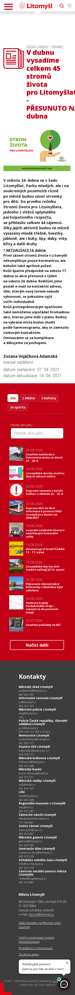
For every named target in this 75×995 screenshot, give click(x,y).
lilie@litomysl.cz (28, 796)
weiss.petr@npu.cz (30, 830)
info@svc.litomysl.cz (31, 863)
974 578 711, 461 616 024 (34, 732)
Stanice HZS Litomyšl (34, 747)
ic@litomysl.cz (27, 702)
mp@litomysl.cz (28, 713)
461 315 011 (26, 777)
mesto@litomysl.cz (41, 914)
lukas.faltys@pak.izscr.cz (34, 750)
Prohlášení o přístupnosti (35, 948)
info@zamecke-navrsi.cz (34, 818)
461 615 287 (26, 811)
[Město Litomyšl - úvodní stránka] (35, 6)
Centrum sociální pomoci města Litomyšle (42, 872)
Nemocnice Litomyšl (34, 735)
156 (21, 717)
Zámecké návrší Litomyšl (37, 815)
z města (28, 398)
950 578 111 (26, 754)
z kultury (48, 398)
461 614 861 (26, 882)
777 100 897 (26, 822)
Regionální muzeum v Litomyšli (42, 803)
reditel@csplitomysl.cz (32, 878)
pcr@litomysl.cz (28, 728)
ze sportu (18, 407)
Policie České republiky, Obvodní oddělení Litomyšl (43, 722)
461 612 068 (26, 766)
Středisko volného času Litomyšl (43, 860)
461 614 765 (26, 845)
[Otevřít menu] (8, 7)
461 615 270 (26, 868)
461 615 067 (26, 834)
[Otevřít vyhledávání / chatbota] (61, 5)
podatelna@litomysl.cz (33, 690)
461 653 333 (26, 694)
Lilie (22, 792)
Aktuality (57, 46)
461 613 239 (26, 856)
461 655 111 (26, 743)
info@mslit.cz (27, 784)
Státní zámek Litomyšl (35, 826)
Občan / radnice (37, 46)
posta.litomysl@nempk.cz (34, 739)
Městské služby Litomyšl (37, 781)
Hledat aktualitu (21, 425)
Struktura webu (29, 954)
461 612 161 (26, 706)
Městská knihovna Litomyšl (39, 758)
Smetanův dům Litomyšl (37, 848)
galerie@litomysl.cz (30, 841)
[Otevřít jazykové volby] (69, 5)
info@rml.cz (26, 807)
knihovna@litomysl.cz (32, 761)
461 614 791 (26, 788)
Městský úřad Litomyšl (36, 687)
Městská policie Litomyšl (37, 709)
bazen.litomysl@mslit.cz (33, 773)
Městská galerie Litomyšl (38, 837)
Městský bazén (30, 769)
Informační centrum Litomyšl (40, 698)
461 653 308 (26, 800)
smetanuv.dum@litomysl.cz (35, 852)
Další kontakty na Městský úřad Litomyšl (39, 925)
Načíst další (37, 645)
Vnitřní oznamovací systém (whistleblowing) (37, 940)
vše (13, 398)
